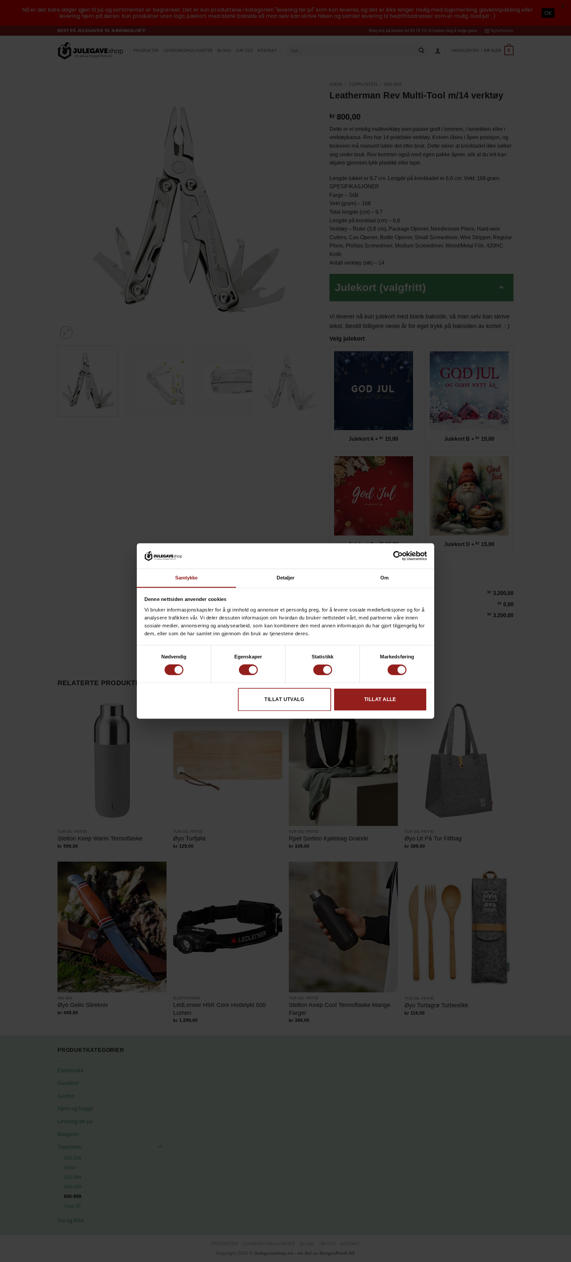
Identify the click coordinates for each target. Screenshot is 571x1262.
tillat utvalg (284, 699)
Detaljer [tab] (286, 577)
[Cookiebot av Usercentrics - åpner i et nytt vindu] (398, 556)
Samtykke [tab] (186, 577)
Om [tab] (384, 577)
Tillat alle (380, 699)
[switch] (248, 670)
